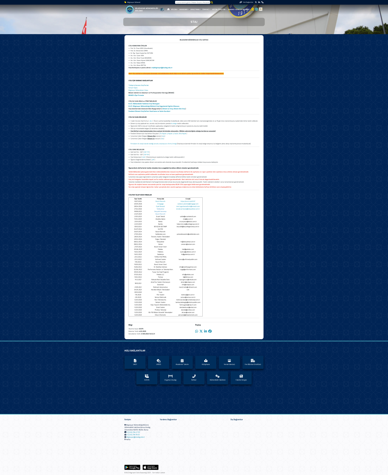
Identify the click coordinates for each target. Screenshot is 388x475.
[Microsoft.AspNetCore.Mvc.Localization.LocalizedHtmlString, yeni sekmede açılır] (132, 467)
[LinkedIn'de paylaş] (205, 331)
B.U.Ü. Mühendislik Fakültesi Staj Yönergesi (144, 104)
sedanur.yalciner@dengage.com (188, 204)
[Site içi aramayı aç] (212, 2)
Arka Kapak (182, 134)
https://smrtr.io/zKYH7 (188, 201)
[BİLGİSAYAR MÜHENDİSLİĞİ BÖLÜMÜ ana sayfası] (130, 10)
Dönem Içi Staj (167, 109)
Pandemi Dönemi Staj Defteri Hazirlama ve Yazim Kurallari (149, 111)
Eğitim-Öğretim (218, 10)
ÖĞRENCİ (205, 10)
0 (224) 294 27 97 (133, 432)
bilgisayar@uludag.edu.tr (136, 437)
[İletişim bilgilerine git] (262, 2)
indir (143, 157)
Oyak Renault (160, 206)
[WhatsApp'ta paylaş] (196, 331)
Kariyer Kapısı (133, 88)
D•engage (160, 204)
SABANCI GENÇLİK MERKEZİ (238, 10)
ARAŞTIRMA (195, 10)
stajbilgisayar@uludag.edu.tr (161, 68)
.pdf (153, 160)
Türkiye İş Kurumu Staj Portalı (139, 85)
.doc (150, 121)
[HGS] (260, 9)
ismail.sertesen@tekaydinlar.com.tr (188, 209)
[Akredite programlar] (252, 10)
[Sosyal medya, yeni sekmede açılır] (256, 2)
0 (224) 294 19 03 (133, 435)
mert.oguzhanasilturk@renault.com (188, 206)
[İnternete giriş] (256, 10)
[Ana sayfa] (168, 9)
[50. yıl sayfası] (162, 9)
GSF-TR (146, 152)
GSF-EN (146, 155)
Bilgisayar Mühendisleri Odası (138, 90)
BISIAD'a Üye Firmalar (136, 95)
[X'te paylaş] (201, 331)
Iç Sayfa (175, 134)
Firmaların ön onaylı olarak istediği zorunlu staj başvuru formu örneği (154, 144)
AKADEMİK (183, 10)
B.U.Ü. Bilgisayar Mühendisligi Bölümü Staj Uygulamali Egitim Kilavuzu (154, 106)
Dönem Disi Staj (179, 109)
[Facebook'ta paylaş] (210, 331)
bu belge (174, 124)
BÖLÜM (174, 10)
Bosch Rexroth (160, 201)
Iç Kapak (169, 134)
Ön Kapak (163, 134)
